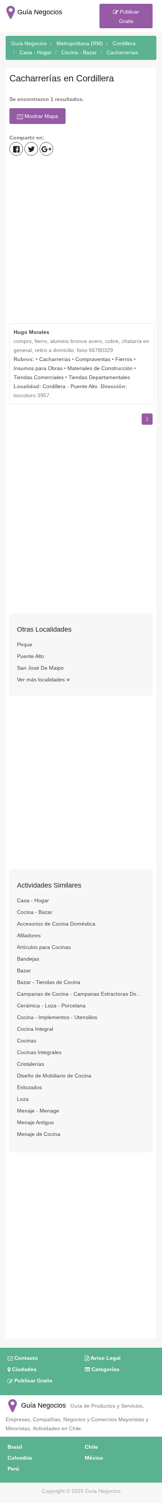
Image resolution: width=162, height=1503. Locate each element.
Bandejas (28, 959)
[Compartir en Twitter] (31, 149)
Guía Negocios (42, 1405)
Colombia (20, 1458)
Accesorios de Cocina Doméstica (56, 924)
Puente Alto (84, 386)
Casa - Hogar (33, 900)
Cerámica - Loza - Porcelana (51, 1006)
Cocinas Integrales (39, 1052)
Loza (23, 1099)
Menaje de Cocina (38, 1134)
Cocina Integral (35, 1029)
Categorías (104, 1369)
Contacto (25, 1358)
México (94, 1458)
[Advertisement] (81, 240)
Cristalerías (30, 1064)
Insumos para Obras (38, 368)
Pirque (24, 644)
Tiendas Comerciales (39, 377)
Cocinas (26, 1041)
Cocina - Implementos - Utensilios (57, 1017)
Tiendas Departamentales (99, 377)
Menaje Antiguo (35, 1122)
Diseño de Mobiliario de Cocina (54, 1076)
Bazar (24, 970)
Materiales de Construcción (100, 368)
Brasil (15, 1447)
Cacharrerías (54, 359)
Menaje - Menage (38, 1111)
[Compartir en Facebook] (16, 149)
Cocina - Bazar (34, 912)
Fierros (123, 359)
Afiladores (29, 935)
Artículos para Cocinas (44, 947)
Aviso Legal (105, 1358)
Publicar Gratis (128, 16)
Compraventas (92, 359)
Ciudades (24, 1369)
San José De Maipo (40, 668)
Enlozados (29, 1087)
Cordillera (54, 386)
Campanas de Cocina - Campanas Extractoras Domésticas (81, 994)
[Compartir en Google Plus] (46, 149)
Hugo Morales (31, 332)
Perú (13, 1469)
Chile (91, 1447)
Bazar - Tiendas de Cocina (48, 982)
